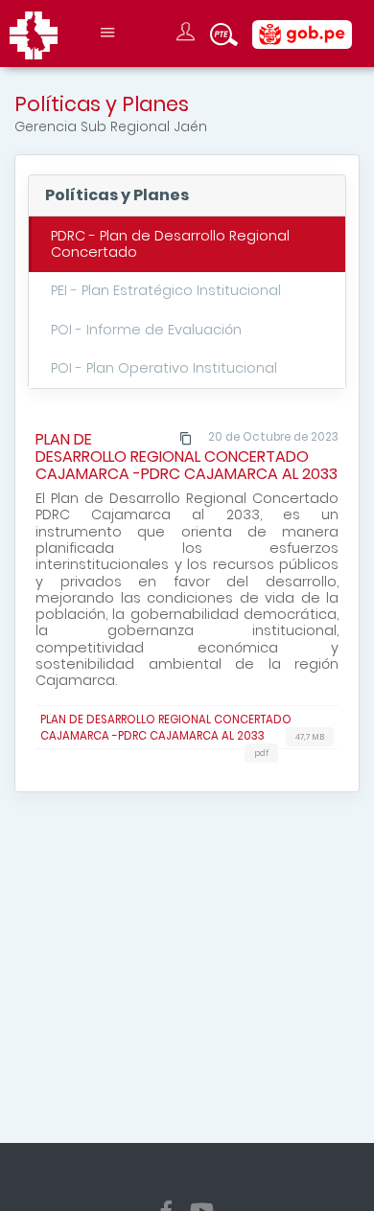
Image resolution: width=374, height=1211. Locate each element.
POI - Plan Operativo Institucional (164, 367)
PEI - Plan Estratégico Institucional (166, 290)
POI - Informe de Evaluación (146, 329)
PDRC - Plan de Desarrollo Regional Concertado (170, 244)
